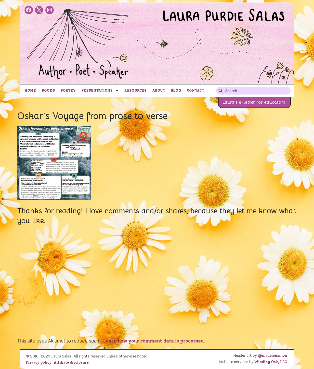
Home (30, 90)
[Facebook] (29, 10)
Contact (195, 90)
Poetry (68, 90)
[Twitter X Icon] (39, 10)
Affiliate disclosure (71, 362)
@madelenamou (272, 355)
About (158, 90)
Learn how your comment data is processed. (154, 341)
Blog (176, 90)
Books (48, 90)
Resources (135, 90)
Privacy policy (39, 362)
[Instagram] (49, 10)
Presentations (97, 90)
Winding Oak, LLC (270, 362)
